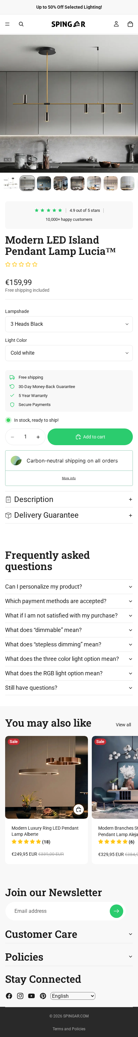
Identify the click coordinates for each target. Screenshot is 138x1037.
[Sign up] (116, 911)
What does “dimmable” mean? (43, 630)
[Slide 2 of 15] (27, 183)
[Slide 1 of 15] (11, 183)
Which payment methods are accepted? (56, 601)
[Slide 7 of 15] (111, 183)
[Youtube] (31, 996)
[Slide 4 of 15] (61, 183)
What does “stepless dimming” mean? (53, 644)
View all (123, 724)
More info (69, 478)
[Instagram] (20, 996)
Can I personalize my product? (43, 586)
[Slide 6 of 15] (94, 183)
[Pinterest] (43, 996)
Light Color (16, 340)
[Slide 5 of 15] (77, 183)
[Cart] (130, 24)
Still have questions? (31, 687)
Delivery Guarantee (47, 515)
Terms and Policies (69, 1029)
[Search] (21, 24)
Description (33, 499)
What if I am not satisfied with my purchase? (61, 615)
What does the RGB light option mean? (54, 673)
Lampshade (17, 311)
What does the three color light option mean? (62, 658)
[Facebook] (9, 996)
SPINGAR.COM (76, 1016)
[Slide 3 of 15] (44, 183)
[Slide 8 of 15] (127, 183)
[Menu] (7, 24)
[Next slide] (126, 800)
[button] (21, 265)
